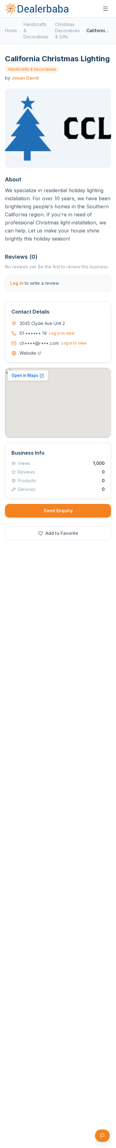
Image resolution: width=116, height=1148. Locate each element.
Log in (17, 283)
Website (27, 353)
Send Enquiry (58, 510)
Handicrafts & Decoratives (36, 30)
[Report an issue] (102, 1135)
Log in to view (62, 333)
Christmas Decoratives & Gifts (67, 30)
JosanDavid (25, 77)
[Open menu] (105, 8)
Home (11, 30)
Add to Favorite (61, 533)
